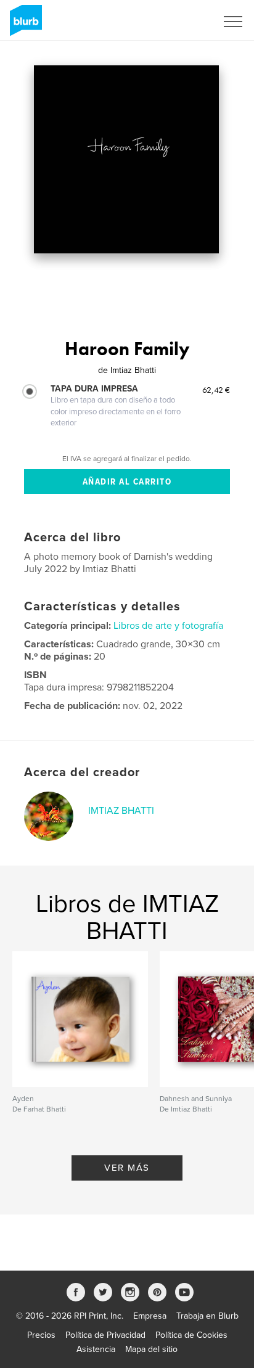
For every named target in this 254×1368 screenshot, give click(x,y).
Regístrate (181, 22)
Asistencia (95, 1349)
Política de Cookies (191, 1335)
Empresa (149, 1316)
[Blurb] (23, 25)
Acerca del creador (82, 772)
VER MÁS (127, 1167)
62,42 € (216, 389)
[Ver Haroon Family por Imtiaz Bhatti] (126, 159)
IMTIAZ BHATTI (121, 811)
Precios (41, 1335)
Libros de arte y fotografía (168, 626)
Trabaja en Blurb (207, 1316)
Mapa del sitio (151, 1349)
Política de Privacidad (105, 1335)
